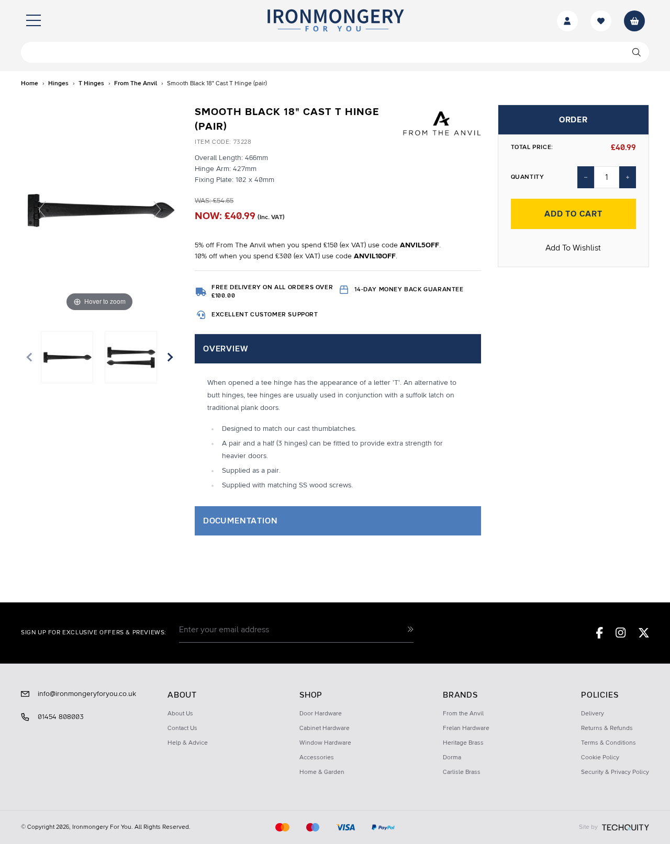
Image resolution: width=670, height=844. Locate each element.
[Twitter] (644, 632)
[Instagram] (621, 633)
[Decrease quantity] (585, 177)
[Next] (157, 209)
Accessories (316, 758)
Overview (225, 349)
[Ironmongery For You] (335, 20)
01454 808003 (61, 717)
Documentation (240, 521)
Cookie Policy (600, 758)
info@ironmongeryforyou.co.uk (87, 694)
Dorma (452, 758)
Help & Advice (188, 743)
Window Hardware (325, 743)
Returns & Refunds (607, 728)
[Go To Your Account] (567, 20)
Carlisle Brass (462, 772)
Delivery (592, 714)
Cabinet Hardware (324, 728)
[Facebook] (599, 632)
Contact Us (182, 728)
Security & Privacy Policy (615, 772)
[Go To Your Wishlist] (601, 20)
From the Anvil (463, 714)
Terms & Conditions (608, 743)
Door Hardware (320, 714)
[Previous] (42, 209)
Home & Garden (321, 772)
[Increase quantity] (627, 177)
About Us (180, 714)
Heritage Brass (463, 743)
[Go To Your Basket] (634, 20)
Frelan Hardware (466, 728)
